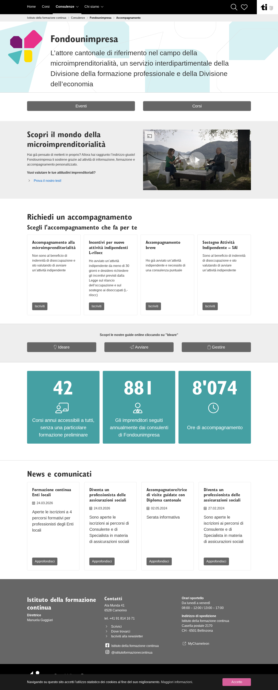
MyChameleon (198, 643)
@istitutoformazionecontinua (131, 652)
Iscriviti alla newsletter (127, 636)
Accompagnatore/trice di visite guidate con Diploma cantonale (167, 495)
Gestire (218, 347)
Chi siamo (92, 6)
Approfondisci (45, 561)
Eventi (81, 106)
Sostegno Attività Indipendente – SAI (220, 245)
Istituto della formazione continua (135, 646)
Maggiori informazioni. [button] (177, 682)
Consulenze (65, 6)
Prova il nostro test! (47, 180)
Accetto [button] (236, 682)
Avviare (141, 347)
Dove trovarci (120, 631)
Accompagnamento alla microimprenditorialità (54, 245)
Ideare (63, 347)
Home (31, 6)
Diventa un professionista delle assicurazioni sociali (107, 495)
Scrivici (116, 626)
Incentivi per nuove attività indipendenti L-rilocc (108, 247)
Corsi (46, 6)
